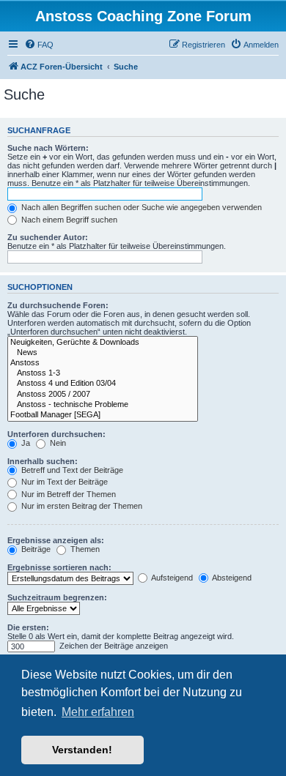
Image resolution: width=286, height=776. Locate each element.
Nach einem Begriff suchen (68, 219)
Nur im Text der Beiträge (63, 481)
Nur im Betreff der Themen (67, 494)
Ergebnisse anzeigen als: (55, 540)
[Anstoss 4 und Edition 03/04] (103, 383)
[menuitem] (39, 44)
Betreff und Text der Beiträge (71, 470)
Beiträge (35, 549)
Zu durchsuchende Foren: (58, 305)
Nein (57, 443)
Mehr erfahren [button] (98, 712)
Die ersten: (28, 627)
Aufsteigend (171, 577)
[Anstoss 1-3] (103, 373)
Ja (24, 443)
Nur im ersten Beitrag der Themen (80, 505)
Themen (84, 549)
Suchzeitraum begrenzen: (57, 597)
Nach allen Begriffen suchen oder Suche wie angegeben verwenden (140, 207)
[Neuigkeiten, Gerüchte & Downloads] (103, 342)
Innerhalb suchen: (42, 461)
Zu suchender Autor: (47, 237)
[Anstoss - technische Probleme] (103, 405)
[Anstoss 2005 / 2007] (103, 394)
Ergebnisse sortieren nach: (59, 567)
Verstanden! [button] (82, 750)
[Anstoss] (103, 363)
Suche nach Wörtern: (48, 147)
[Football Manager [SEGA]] (103, 415)
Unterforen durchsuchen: (56, 434)
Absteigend (231, 577)
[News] (103, 353)
